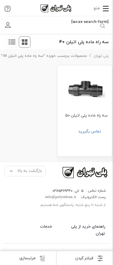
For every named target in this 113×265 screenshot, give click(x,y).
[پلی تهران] (85, 172)
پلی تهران (101, 56)
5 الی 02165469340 (67, 191)
